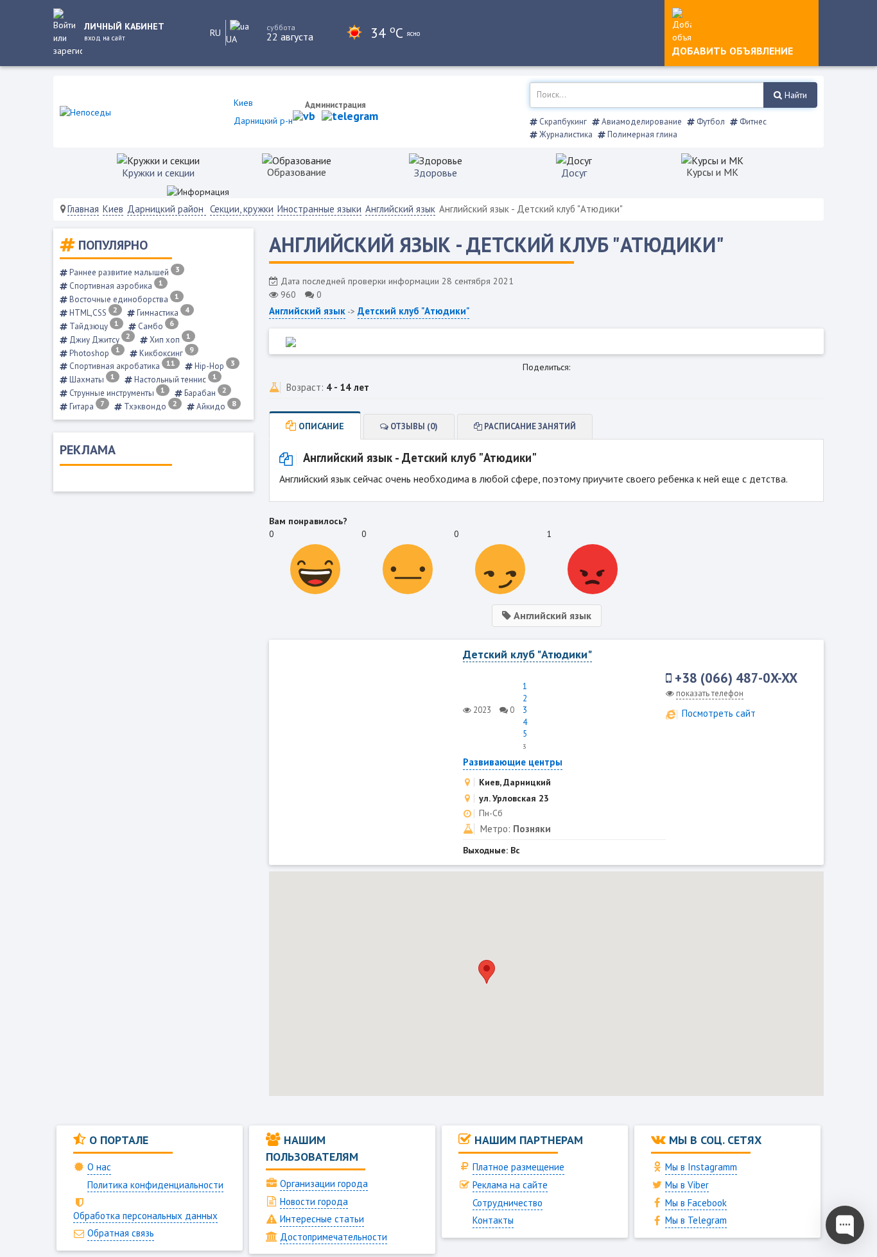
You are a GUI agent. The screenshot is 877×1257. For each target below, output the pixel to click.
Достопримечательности (333, 1237)
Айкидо (215, 406)
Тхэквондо (149, 406)
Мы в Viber (687, 1185)
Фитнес (752, 121)
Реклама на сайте (510, 1185)
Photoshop (93, 353)
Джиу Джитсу (98, 339)
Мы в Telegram (696, 1220)
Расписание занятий (529, 426)
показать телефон (709, 693)
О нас (99, 1167)
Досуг (574, 172)
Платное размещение (518, 1167)
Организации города (324, 1183)
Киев (113, 209)
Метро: (495, 829)
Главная (83, 209)
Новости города (314, 1201)
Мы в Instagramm (701, 1167)
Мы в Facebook (696, 1203)
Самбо (155, 326)
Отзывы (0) (413, 426)
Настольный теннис (174, 379)
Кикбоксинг (165, 353)
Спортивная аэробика (115, 285)
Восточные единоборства (123, 299)
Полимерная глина (641, 134)
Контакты (493, 1220)
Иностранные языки (319, 209)
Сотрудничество (508, 1203)
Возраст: (305, 387)
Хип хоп (169, 339)
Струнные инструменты (116, 393)
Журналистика (565, 134)
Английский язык (400, 209)
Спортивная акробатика (121, 366)
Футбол (710, 121)
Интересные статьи (322, 1219)
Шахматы (91, 379)
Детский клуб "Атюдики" (413, 311)
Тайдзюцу (93, 326)
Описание (320, 426)
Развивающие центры (512, 762)
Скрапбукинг (562, 121)
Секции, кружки (242, 209)
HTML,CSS (92, 312)
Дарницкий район (166, 209)
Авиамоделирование (641, 121)
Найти (794, 95)
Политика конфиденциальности (155, 1185)
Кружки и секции (158, 172)
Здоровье (435, 172)
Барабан (204, 393)
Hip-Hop (214, 366)
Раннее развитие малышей (123, 272)
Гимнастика (162, 312)
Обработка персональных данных (145, 1216)
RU (215, 32)
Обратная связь (120, 1233)
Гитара (86, 406)
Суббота (280, 27)
